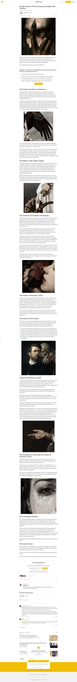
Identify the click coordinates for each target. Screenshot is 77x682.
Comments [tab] (22, 596)
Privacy (37, 674)
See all (21, 658)
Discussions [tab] (27, 632)
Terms (40, 674)
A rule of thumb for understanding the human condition (29, 637)
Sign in (73, 1)
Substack (33, 679)
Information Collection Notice (38, 664)
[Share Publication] (64, 2)
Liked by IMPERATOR (26, 620)
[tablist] (23, 596)
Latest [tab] (23, 632)
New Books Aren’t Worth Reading (27, 635)
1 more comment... (22, 627)
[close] (48, 646)
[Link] (18, 89)
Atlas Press (25, 12)
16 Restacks (32, 575)
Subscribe (68, 1)
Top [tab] (20, 632)
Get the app (44, 677)
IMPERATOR (30, 12)
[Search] (62, 2)
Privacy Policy (46, 664)
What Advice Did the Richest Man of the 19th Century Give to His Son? (32, 643)
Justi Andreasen (24, 605)
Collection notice (45, 674)
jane (22, 619)
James (25, 654)
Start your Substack (35, 677)
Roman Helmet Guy (31, 638)
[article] (38, 638)
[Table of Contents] (1, 341)
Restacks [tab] (26, 596)
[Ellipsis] (57, 606)
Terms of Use (44, 663)
